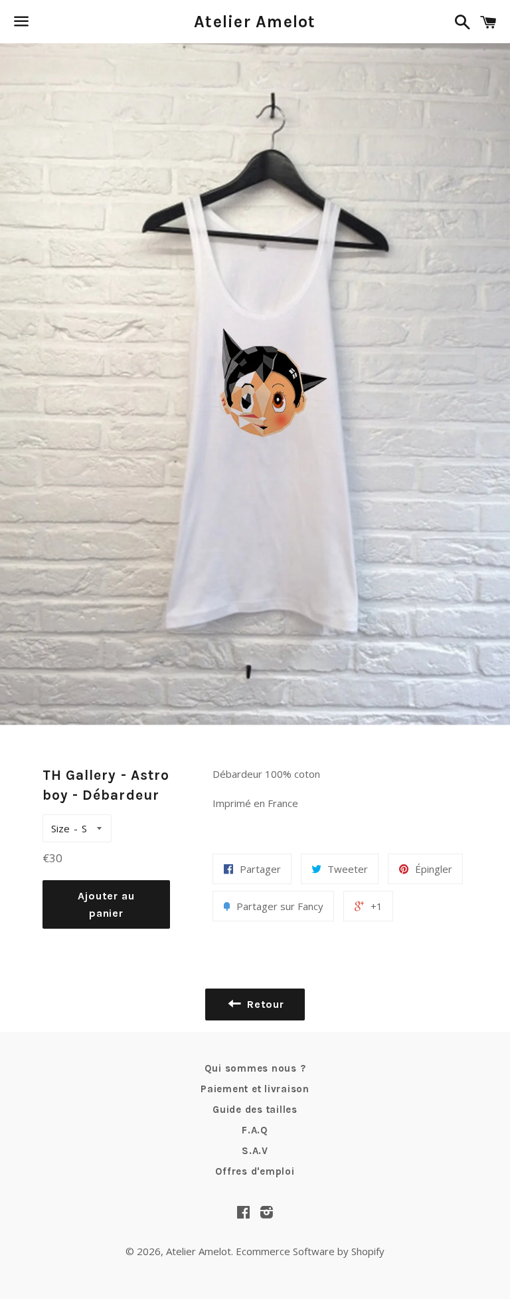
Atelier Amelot (255, 21)
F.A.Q (255, 1130)
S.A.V (255, 1151)
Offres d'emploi (254, 1171)
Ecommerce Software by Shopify (310, 1251)
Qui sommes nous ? (255, 1068)
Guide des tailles (255, 1110)
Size (60, 828)
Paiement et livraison (255, 1089)
